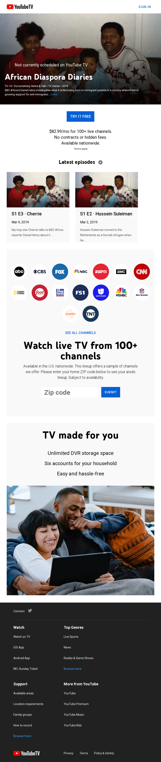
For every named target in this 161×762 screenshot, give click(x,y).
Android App (21, 658)
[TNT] (90, 314)
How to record (22, 725)
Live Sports (71, 636)
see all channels (80, 333)
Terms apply (80, 148)
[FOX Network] (60, 271)
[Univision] (101, 292)
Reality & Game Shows (78, 658)
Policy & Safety (104, 753)
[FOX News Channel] (60, 292)
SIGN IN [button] (145, 7)
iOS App (18, 647)
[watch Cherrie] (38, 190)
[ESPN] (101, 271)
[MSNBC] (121, 292)
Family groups (22, 714)
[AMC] (121, 271)
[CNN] (142, 271)
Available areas (23, 693)
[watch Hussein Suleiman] (106, 190)
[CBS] (39, 271)
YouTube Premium (76, 704)
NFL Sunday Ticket (25, 668)
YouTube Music (74, 714)
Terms (83, 753)
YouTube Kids (73, 725)
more (54, 94)
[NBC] (80, 271)
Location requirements (28, 704)
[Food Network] (39, 292)
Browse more (73, 668)
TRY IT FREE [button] (80, 116)
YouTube (70, 693)
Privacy (68, 753)
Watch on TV (21, 636)
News (67, 647)
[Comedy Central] (19, 292)
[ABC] (19, 271)
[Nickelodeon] (70, 314)
